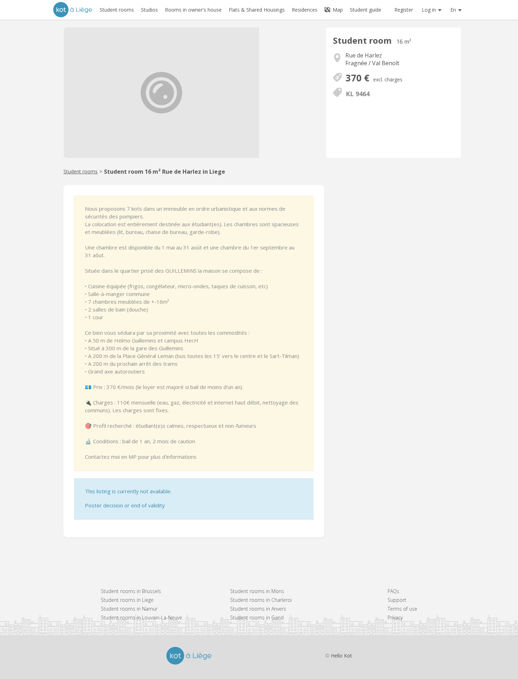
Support (397, 600)
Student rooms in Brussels (131, 591)
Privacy (395, 617)
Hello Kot (341, 655)
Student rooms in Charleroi (261, 600)
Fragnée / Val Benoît (372, 63)
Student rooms (80, 171)
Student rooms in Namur (129, 608)
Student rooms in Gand (257, 617)
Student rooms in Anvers (258, 608)
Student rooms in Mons (257, 591)
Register (403, 9)
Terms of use (402, 608)
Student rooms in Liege (127, 600)
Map (337, 9)
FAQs (393, 591)
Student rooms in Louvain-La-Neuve (141, 617)
